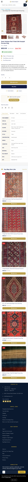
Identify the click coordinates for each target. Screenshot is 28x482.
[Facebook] (3, 401)
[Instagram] (8, 401)
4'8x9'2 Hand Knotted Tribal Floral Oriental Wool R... (12, 199)
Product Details (5, 113)
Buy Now (14, 86)
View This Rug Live (14, 99)
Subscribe (22, 472)
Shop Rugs (7, 9)
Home (2, 9)
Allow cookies (14, 479)
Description (12, 113)
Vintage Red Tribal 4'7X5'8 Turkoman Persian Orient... (13, 233)
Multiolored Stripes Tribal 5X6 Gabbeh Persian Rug (12, 373)
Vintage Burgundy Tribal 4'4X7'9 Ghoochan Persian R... (13, 268)
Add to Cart (15, 82)
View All (24, 169)
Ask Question (23, 113)
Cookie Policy (8, 477)
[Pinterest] (10, 401)
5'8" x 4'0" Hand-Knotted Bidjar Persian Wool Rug (12, 303)
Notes (17, 113)
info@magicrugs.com (8, 396)
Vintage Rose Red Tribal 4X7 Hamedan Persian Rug (12, 338)
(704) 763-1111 (7, 387)
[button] (25, 22)
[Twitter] (6, 401)
